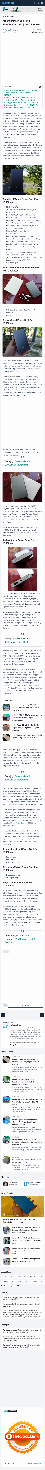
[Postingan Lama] (3, 1015)
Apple (6, 1281)
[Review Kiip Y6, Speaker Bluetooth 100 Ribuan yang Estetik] (6, 1163)
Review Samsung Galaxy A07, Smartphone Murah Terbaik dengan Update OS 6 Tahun (25, 1081)
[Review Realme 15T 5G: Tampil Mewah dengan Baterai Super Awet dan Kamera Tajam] (6, 1254)
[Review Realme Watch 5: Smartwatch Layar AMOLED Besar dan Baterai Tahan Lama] (6, 1244)
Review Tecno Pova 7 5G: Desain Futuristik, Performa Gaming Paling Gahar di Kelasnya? (27, 1142)
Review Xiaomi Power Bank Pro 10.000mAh (20, 100)
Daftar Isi (7, 86)
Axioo (35, 1281)
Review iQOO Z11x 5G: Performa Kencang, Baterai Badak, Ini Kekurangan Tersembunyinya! (27, 717)
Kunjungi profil (13, 1184)
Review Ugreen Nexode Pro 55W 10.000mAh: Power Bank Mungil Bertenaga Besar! (24, 1122)
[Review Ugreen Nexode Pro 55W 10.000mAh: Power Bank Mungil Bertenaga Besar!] (6, 1123)
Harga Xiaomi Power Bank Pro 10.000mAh (20, 107)
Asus (20, 1281)
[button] (37, 32)
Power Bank (20, 823)
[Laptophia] (8, 3)
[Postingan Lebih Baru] (42, 1015)
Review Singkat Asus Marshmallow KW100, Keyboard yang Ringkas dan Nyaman (25, 1061)
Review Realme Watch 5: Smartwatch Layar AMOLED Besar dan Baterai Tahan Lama (26, 1240)
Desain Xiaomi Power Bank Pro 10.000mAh (20, 97)
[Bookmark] (5, 1006)
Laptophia (38, 1463)
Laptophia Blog (15, 1025)
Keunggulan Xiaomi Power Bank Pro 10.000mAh (22, 102)
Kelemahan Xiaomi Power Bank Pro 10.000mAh (22, 105)
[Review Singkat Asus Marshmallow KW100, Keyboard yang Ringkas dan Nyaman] (6, 741)
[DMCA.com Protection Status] (10, 1411)
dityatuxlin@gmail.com (15, 1298)
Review (6, 951)
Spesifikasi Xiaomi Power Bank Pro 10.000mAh (22, 90)
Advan (19, 1277)
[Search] (38, 3)
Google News (14, 1045)
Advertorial (34, 1277)
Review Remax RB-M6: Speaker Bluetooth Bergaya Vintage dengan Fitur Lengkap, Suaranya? (26, 727)
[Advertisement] (22, 58)
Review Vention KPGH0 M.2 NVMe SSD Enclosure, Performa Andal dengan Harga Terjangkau (26, 1230)
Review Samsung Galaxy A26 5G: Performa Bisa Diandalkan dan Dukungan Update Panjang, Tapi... (27, 707)
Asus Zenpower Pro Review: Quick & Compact (20, 939)
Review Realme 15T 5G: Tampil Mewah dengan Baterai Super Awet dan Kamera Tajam (27, 1250)
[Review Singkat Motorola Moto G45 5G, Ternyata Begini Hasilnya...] (22, 1216)
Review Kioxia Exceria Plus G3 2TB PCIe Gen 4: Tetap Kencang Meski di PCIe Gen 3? (27, 1101)
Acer (5, 1277)
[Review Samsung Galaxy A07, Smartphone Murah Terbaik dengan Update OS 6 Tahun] (6, 1083)
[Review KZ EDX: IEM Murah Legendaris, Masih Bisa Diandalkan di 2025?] (6, 1265)
